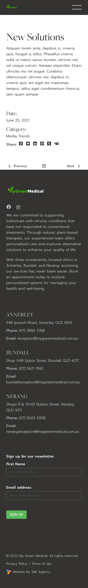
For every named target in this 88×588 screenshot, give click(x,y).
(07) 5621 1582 (31, 368)
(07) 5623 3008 (32, 418)
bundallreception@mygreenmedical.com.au (43, 382)
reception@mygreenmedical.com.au (47, 338)
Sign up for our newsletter (30, 456)
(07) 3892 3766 (32, 330)
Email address (18, 487)
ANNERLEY (20, 314)
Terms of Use (41, 563)
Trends (24, 136)
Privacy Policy (16, 563)
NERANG (17, 396)
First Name (15, 464)
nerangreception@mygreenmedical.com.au (42, 431)
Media (11, 136)
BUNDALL (17, 352)
